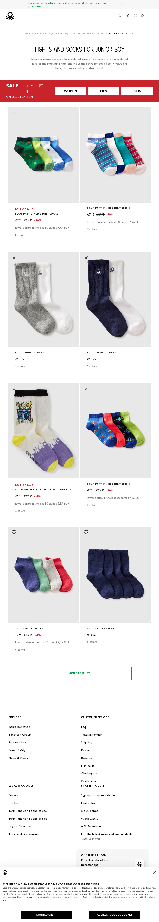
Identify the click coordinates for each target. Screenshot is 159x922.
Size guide (88, 765)
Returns (86, 758)
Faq (83, 727)
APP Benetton (91, 826)
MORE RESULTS (79, 673)
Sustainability (17, 742)
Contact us (88, 781)
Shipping (86, 742)
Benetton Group (19, 734)
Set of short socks (29, 628)
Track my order (91, 734)
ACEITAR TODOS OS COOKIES (115, 914)
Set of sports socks (29, 352)
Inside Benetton (19, 727)
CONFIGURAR (44, 914)
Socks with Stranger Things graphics (43, 489)
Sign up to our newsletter (98, 795)
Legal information (20, 826)
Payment (87, 750)
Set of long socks (100, 628)
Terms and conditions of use (27, 811)
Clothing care (90, 773)
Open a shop (90, 811)
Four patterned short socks (36, 213)
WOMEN (70, 91)
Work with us (90, 818)
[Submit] (140, 838)
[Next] (121, 5)
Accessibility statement (24, 834)
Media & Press (18, 758)
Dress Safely (17, 750)
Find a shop (89, 803)
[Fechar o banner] (154, 872)
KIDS (137, 91)
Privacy (13, 795)
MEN (103, 91)
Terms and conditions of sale (27, 818)
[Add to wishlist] (14, 112)
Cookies (14, 803)
